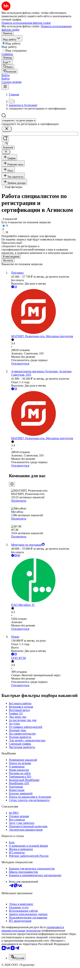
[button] (5, 75)
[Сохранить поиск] (5, 139)
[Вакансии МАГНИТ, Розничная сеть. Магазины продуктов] (43, 312)
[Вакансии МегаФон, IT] (43, 580)
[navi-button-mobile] (5, 87)
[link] (7, 66)
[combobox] (18, 120)
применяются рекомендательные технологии (32, 929)
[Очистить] (6, 129)
